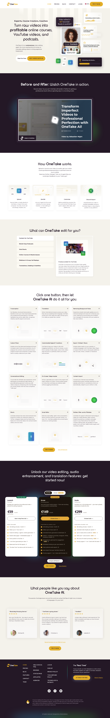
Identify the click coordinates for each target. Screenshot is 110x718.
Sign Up (50, 668)
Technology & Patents (52, 681)
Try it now (96, 4)
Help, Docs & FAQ (37, 666)
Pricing (56, 4)
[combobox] (87, 3)
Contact (72, 4)
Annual (58, 493)
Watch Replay (98, 677)
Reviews (36, 670)
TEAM (24, 682)
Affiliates (36, 677)
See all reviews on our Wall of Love (55, 642)
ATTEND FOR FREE (81, 677)
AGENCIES (36, 680)
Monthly (48, 493)
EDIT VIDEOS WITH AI (36, 58)
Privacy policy (52, 671)
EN (88, 4)
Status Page (37, 673)
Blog (64, 4)
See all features (62, 449)
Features (26, 675)
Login (80, 4)
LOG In (49, 665)
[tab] (35, 238)
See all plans (62, 566)
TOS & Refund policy (52, 676)
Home (49, 4)
